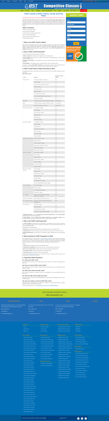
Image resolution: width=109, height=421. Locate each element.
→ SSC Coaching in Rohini (28, 339)
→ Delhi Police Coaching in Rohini (46, 365)
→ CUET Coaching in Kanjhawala (81, 370)
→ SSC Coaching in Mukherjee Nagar (30, 352)
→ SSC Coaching (43, 328)
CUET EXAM (73, 10)
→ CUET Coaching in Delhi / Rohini (81, 353)
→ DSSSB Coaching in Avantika (63, 367)
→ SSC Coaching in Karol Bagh (28, 358)
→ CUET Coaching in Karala (80, 368)
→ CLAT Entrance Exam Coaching (63, 326)
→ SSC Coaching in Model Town (29, 392)
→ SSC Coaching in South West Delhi (30, 373)
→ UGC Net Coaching (44, 326)
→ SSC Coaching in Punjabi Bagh (29, 375)
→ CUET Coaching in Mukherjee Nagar (82, 366)
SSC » (33, 10)
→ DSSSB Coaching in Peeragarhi (63, 362)
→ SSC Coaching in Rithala (28, 411)
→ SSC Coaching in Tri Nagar (28, 350)
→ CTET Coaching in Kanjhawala (46, 354)
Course (68, 33)
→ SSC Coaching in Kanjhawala (29, 356)
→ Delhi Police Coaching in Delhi (46, 363)
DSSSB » (60, 10)
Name (68, 20)
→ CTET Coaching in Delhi (45, 337)
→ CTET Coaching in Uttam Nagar (46, 339)
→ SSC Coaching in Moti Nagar (28, 409)
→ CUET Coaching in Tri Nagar (80, 364)
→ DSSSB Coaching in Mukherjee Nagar (65, 343)
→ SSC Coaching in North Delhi (29, 371)
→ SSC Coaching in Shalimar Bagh (29, 343)
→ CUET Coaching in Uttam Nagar (81, 355)
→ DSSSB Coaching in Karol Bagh (63, 360)
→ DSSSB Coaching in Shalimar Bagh (64, 348)
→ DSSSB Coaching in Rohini (62, 339)
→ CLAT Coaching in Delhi (80, 337)
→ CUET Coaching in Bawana (80, 374)
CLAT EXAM (66, 10)
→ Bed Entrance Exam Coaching (63, 331)
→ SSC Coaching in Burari (28, 360)
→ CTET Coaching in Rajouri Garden (47, 346)
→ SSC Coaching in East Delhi (28, 369)
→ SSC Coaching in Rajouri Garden (29, 348)
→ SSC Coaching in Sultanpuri (28, 384)
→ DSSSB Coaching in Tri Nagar (63, 350)
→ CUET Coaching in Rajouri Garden (82, 362)
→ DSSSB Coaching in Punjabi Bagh (64, 369)
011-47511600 (88, 1)
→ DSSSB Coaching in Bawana (63, 375)
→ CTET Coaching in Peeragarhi (46, 358)
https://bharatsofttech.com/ (54, 295)
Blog (25, 1)
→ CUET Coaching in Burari (80, 372)
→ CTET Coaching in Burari (45, 356)
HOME (22, 10)
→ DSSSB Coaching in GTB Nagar (63, 373)
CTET (55, 10)
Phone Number (70, 24)
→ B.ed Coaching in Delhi (79, 348)
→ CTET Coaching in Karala (45, 352)
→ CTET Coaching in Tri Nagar (46, 348)
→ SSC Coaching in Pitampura (28, 367)
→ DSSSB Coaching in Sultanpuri (63, 371)
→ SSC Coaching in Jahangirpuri (29, 403)
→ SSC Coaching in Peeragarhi (28, 362)
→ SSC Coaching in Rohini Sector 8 (29, 388)
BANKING (38, 10)
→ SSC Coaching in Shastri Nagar (29, 386)
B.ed (78, 10)
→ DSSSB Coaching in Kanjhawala (63, 356)
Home (3, 1)
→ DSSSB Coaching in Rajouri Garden (64, 346)
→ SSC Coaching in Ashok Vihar (29, 394)
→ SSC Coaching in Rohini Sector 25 (30, 396)
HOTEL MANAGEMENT (47, 10)
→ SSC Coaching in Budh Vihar (28, 398)
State (68, 37)
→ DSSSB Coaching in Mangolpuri (63, 365)
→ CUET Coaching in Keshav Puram (81, 359)
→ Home (24, 326)
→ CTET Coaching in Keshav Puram (47, 343)
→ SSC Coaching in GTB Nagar (29, 381)
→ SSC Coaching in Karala (28, 354)
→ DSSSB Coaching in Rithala (63, 377)
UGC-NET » (27, 10)
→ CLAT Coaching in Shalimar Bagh (81, 343)
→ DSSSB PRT (78, 331)
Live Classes (84, 10)
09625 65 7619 (102, 1)
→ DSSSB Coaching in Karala (63, 354)
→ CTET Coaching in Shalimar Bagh (47, 341)
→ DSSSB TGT (77, 328)
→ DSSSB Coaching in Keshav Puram (64, 341)
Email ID (69, 28)
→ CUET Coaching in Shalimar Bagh (81, 357)
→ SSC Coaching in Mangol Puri (29, 377)
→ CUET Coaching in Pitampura (81, 376)
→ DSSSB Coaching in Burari (62, 358)
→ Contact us (25, 331)
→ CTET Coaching (43, 331)
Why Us (20, 1)
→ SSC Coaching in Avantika (28, 379)
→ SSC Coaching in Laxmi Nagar (29, 405)
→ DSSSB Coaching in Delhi (62, 337)
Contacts (8, 1)
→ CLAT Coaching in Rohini (80, 339)
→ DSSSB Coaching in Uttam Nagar (64, 352)
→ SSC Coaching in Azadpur (28, 400)
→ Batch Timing (26, 328)
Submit (76, 43)
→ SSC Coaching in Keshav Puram (29, 346)
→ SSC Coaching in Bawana (28, 365)
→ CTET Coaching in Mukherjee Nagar (47, 350)
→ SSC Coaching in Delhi (27, 337)
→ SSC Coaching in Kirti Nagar (28, 407)
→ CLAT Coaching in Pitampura (80, 341)
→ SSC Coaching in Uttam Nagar (29, 341)
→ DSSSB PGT (78, 326)
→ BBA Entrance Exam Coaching (63, 328)
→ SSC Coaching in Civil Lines (28, 390)
